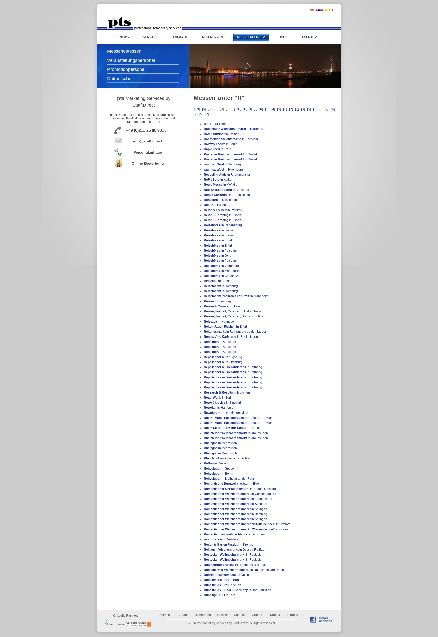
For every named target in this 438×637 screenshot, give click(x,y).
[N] (279, 109)
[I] (250, 109)
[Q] (297, 109)
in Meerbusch (220, 443)
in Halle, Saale (232, 311)
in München (227, 392)
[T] (314, 109)
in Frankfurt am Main (238, 418)
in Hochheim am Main (226, 413)
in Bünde (223, 580)
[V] (326, 109)
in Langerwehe (238, 499)
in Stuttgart (215, 124)
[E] (227, 109)
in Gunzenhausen (240, 494)
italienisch (331, 10)
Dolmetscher (120, 78)
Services (165, 615)
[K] (261, 109)
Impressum (294, 615)
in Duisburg (228, 575)
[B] (209, 109)
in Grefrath (247, 524)
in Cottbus (233, 316)
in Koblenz (228, 458)
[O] (285, 109)
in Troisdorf (233, 428)
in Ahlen (222, 585)
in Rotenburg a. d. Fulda (236, 565)
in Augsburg (226, 190)
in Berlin (221, 144)
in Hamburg (222, 164)
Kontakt (275, 615)
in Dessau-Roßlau (234, 549)
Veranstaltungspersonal (131, 60)
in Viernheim (221, 266)
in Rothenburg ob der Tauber (235, 331)
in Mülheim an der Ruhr (229, 478)
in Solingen (235, 504)
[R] (303, 109)
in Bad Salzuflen (237, 590)
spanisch (326, 10)
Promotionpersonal (126, 69)
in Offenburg (223, 362)
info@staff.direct (147, 141)
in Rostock (216, 463)
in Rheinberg (223, 169)
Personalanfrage (148, 152)
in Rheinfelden (236, 433)
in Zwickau (223, 210)
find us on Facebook (321, 619)
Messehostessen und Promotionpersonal (144, 23)
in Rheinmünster (227, 174)
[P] (291, 109)
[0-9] (197, 109)
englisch (317, 10)
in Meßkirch (221, 184)
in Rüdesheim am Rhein (244, 570)
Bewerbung (203, 615)
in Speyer (219, 468)
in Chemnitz (221, 276)
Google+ (258, 615)
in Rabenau (233, 129)
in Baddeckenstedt (240, 489)
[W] (333, 109)
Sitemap (240, 615)
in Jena (217, 255)
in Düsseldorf (220, 200)
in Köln (219, 595)
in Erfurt (217, 149)
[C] (215, 109)
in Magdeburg (222, 271)
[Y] (201, 114)
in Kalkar (218, 179)
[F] (233, 109)
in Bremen (222, 134)
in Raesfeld (231, 139)
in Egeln (232, 483)
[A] (204, 109)
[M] (273, 109)
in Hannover (219, 321)
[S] (309, 109)
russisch (321, 10)
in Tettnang (233, 367)
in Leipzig (219, 230)
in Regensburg (223, 225)
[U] (320, 109)
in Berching (235, 514)
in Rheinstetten (227, 195)
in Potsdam (220, 250)
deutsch (312, 10)
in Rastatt (231, 154)
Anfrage (183, 615)
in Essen (215, 205)
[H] (245, 109)
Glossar (222, 615)
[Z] (207, 114)
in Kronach (229, 544)
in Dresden (221, 539)
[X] (195, 114)
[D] (222, 109)
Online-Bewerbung (148, 163)
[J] (255, 109)
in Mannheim (236, 296)
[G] (239, 109)
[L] (266, 109)
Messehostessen (124, 51)
